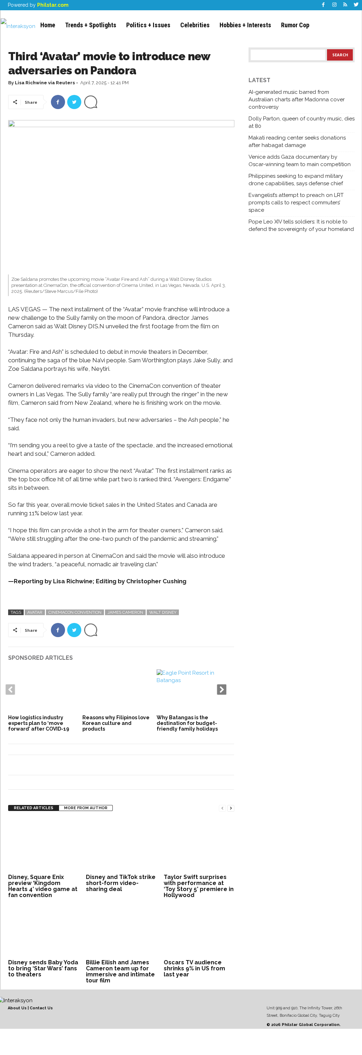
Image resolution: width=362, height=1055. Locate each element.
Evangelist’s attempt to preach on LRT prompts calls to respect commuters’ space (296, 202)
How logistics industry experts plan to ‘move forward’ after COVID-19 (38, 723)
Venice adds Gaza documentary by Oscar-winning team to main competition (300, 161)
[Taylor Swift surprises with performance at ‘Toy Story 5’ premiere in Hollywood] (199, 845)
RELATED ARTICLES (33, 808)
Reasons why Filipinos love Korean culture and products (116, 723)
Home (47, 25)
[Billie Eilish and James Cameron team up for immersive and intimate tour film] (121, 930)
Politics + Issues (148, 25)
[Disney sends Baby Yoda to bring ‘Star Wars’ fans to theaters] (43, 930)
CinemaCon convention (74, 612)
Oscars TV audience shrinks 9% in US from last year (194, 968)
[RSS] (345, 5)
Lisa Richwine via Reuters (45, 82)
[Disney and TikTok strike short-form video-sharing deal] (121, 845)
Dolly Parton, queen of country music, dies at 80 (302, 122)
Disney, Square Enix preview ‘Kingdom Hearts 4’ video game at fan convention (42, 886)
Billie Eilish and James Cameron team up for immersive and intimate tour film (120, 971)
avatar (34, 612)
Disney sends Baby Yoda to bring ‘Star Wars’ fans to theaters (43, 968)
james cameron (125, 612)
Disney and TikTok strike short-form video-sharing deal (121, 883)
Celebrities (195, 25)
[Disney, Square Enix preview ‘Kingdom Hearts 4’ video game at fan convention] (43, 845)
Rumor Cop (295, 25)
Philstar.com (53, 5)
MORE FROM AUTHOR (85, 808)
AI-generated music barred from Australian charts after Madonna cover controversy (297, 99)
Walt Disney (162, 612)
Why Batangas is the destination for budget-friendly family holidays (187, 723)
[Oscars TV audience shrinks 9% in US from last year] (199, 930)
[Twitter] (356, 5)
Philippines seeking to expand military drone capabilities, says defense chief (296, 180)
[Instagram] (334, 5)
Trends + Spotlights (90, 25)
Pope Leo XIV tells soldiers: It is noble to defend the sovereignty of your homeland (301, 225)
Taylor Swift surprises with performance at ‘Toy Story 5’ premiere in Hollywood (199, 886)
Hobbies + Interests (245, 25)
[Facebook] (323, 5)
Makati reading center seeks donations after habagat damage (297, 141)
